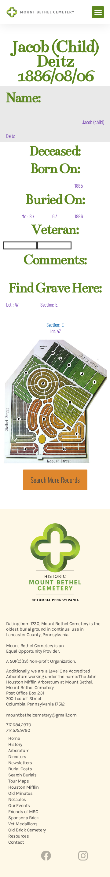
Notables (17, 799)
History (15, 744)
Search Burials (22, 775)
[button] (98, 12)
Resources (18, 836)
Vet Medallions (22, 824)
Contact (16, 842)
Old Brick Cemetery (27, 830)
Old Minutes (20, 793)
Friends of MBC (23, 811)
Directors (17, 756)
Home (14, 738)
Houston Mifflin (23, 787)
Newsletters (20, 762)
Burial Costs (20, 769)
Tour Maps (18, 781)
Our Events (19, 805)
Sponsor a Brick (23, 817)
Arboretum (18, 750)
